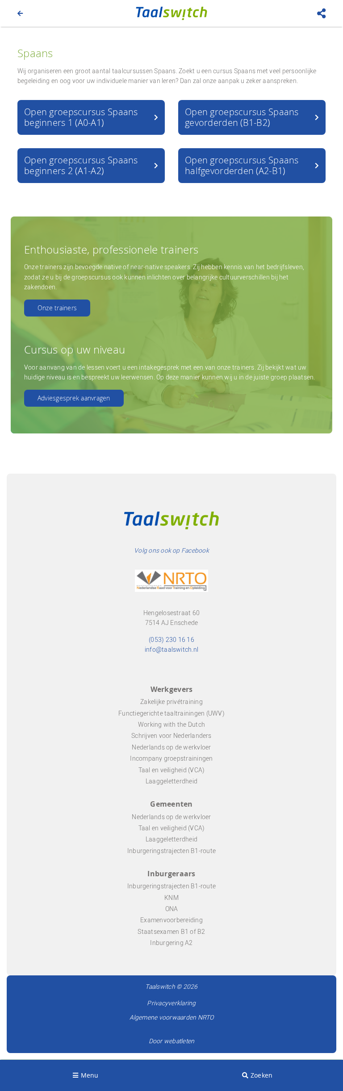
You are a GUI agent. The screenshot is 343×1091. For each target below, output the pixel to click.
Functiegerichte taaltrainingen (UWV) (171, 713)
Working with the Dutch (171, 725)
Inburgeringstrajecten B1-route (171, 851)
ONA (171, 909)
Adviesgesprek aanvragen (74, 398)
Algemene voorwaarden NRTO (172, 1017)
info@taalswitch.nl (171, 650)
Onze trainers (57, 308)
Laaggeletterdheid (171, 781)
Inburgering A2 (171, 943)
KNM (171, 898)
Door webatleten (172, 1041)
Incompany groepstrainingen (171, 758)
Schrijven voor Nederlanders (171, 736)
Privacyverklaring (171, 1003)
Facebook (195, 550)
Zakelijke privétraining (171, 702)
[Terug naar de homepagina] (20, 13)
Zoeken (261, 1075)
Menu (90, 1075)
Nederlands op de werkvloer (171, 747)
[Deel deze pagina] (321, 13)
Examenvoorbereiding (171, 920)
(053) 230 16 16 (171, 640)
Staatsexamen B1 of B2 (171, 932)
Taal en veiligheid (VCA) (171, 770)
